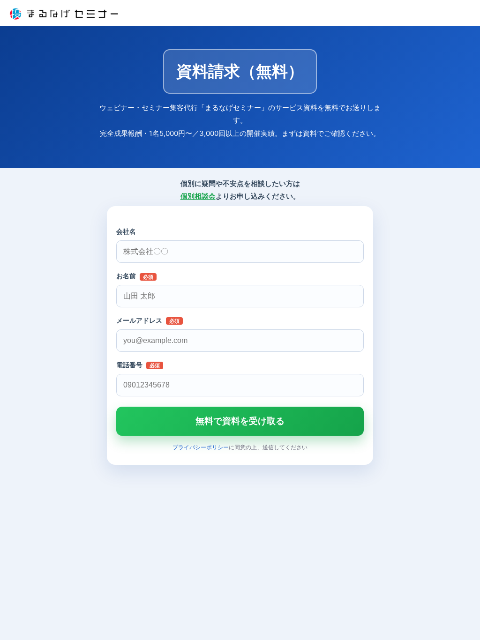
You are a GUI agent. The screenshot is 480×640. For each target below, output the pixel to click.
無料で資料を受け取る (240, 421)
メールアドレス (148, 320)
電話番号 (138, 365)
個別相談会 (198, 196)
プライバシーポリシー (200, 447)
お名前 (134, 276)
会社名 (126, 231)
